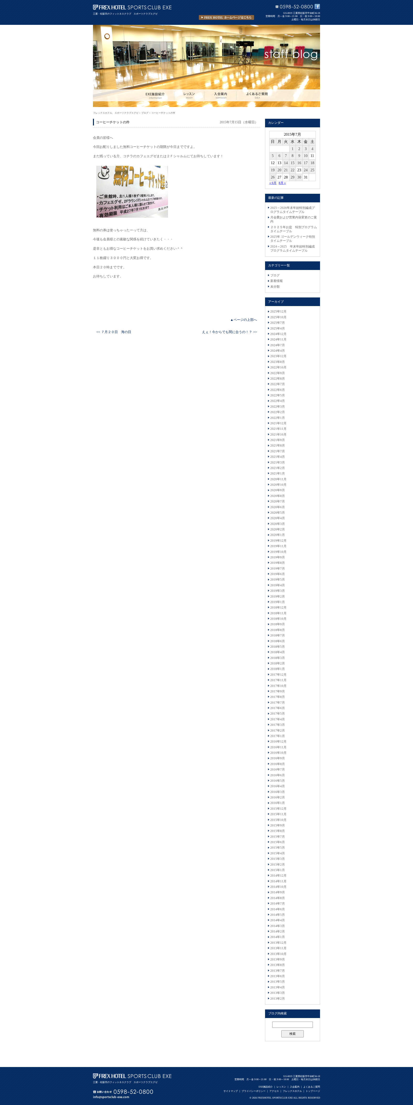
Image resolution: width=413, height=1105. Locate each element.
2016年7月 (277, 769)
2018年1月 (277, 669)
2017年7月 (277, 702)
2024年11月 (278, 339)
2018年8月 (277, 630)
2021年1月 (277, 473)
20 (279, 170)
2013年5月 (277, 981)
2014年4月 (277, 920)
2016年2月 (277, 797)
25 (312, 170)
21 (286, 170)
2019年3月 (277, 591)
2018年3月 (277, 658)
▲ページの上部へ (243, 320)
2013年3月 (277, 993)
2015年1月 (277, 870)
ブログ (275, 275)
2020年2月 (277, 529)
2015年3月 (277, 859)
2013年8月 (277, 965)
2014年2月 (277, 931)
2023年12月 (278, 356)
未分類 (275, 286)
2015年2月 (277, 864)
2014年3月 (277, 926)
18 (312, 163)
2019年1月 (277, 602)
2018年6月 (277, 641)
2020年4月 (277, 518)
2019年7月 (277, 568)
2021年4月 (277, 456)
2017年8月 (277, 697)
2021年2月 (277, 468)
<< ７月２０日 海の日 (113, 332)
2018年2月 (277, 663)
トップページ (313, 1091)
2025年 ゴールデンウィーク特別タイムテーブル (292, 239)
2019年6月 (277, 574)
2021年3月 (277, 462)
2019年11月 (278, 546)
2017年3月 (277, 725)
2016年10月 (278, 753)
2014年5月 (277, 914)
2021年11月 (278, 429)
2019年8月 (277, 563)
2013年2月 (277, 998)
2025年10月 (278, 317)
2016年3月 (277, 792)
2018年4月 (277, 652)
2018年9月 (277, 624)
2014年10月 (278, 887)
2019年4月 (277, 585)
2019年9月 (277, 557)
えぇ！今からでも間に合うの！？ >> (229, 332)
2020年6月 (277, 507)
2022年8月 (277, 378)
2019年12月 (278, 540)
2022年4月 (277, 401)
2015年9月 (277, 825)
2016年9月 (277, 758)
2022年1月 (277, 418)
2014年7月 (277, 903)
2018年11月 (278, 613)
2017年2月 (277, 730)
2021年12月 (278, 423)
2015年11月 (278, 814)
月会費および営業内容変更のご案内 (293, 219)
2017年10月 (278, 686)
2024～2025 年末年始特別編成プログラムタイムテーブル (292, 248)
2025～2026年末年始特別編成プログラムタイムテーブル (292, 210)
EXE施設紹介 (266, 1086)
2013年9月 (277, 959)
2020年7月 (277, 501)
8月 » (282, 183)
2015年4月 (277, 853)
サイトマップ (230, 1091)
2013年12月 (278, 942)
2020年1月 (277, 535)
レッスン (281, 1086)
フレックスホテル (292, 1091)
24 (306, 170)
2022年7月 (277, 384)
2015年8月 (277, 831)
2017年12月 (278, 674)
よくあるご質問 (311, 1086)
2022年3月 (277, 406)
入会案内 (294, 1086)
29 (292, 177)
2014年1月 (277, 937)
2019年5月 (277, 579)
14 (286, 163)
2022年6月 (277, 390)
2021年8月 (277, 445)
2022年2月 (277, 412)
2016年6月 (277, 775)
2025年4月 (277, 328)
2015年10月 (278, 820)
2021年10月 (278, 434)
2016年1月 (277, 803)
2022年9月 (277, 373)
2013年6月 (277, 976)
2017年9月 (277, 691)
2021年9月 (277, 440)
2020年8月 (277, 496)
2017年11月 (278, 680)
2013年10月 (278, 954)
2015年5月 (277, 847)
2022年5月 (277, 395)
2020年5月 (277, 512)
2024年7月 (277, 345)
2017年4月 (277, 719)
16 (299, 163)
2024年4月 (277, 350)
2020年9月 (277, 490)
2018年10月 (278, 618)
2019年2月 (277, 596)
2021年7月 (277, 451)
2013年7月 (277, 970)
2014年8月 (277, 898)
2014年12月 (278, 875)
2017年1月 (277, 736)
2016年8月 (277, 764)
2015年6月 (277, 842)
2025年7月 (277, 322)
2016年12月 (278, 741)
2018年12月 (278, 607)
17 (306, 163)
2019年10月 (278, 552)
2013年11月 (278, 948)
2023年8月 (277, 362)
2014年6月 (277, 909)
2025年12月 (278, 311)
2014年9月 (277, 892)
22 (292, 170)
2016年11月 (278, 747)
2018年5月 (277, 646)
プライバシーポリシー (254, 1091)
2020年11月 (278, 479)
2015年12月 (278, 808)
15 (292, 163)
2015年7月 (277, 836)
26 (273, 177)
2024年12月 (278, 334)
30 (299, 177)
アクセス (274, 1091)
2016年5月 (277, 780)
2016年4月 (277, 786)
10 (306, 156)
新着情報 (276, 281)
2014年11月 (278, 881)
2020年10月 (278, 484)
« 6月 (273, 183)
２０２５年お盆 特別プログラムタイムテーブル (293, 229)
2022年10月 (278, 367)
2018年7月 (277, 635)
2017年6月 (277, 708)
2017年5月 (277, 713)
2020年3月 (277, 524)
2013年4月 (277, 987)
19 (273, 170)
